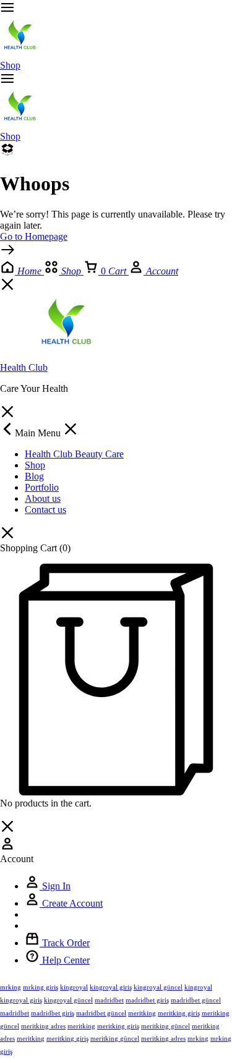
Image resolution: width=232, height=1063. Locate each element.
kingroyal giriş (111, 987)
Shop (10, 65)
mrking (10, 987)
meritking (142, 1013)
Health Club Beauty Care (74, 454)
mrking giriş (40, 987)
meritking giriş (179, 1013)
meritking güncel (165, 1026)
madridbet (109, 1000)
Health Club (24, 367)
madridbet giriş (147, 1000)
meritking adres (43, 1026)
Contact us (45, 509)
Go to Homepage (33, 236)
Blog (34, 476)
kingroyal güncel (158, 987)
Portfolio (42, 487)
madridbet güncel (196, 1000)
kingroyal (74, 987)
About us (43, 498)
